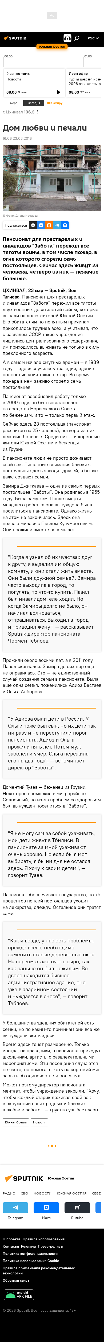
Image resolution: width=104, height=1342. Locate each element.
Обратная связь (16, 1280)
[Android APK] (19, 1295)
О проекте (12, 1239)
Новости (13, 79)
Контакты (11, 1246)
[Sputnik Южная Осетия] (16, 40)
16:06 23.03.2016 (17, 138)
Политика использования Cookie (31, 1260)
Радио (9, 1193)
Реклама (28, 1246)
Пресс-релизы (50, 1246)
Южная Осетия (16, 1122)
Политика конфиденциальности (30, 1253)
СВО (24, 1193)
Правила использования (44, 1239)
